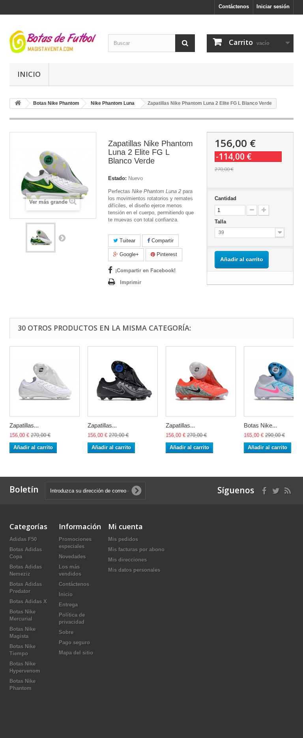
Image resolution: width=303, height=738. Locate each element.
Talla (221, 222)
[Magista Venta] (52, 41)
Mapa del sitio (76, 653)
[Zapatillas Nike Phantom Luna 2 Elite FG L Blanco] (44, 381)
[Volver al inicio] (17, 103)
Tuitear (126, 241)
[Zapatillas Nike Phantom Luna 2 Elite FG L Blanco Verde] (40, 237)
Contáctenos (234, 6)
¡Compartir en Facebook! (145, 270)
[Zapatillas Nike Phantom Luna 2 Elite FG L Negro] (123, 381)
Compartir (162, 241)
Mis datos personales (134, 570)
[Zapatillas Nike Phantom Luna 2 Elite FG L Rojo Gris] (201, 381)
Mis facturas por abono (136, 549)
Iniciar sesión (273, 6)
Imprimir (130, 282)
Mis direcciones (127, 560)
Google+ (128, 254)
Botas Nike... (260, 425)
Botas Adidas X (28, 601)
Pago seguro (74, 642)
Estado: (117, 178)
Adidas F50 (23, 539)
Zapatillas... (24, 425)
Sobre (66, 632)
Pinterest (166, 254)
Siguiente (62, 238)
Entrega (68, 605)
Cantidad (225, 198)
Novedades (72, 557)
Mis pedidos (123, 539)
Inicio (29, 74)
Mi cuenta (125, 526)
